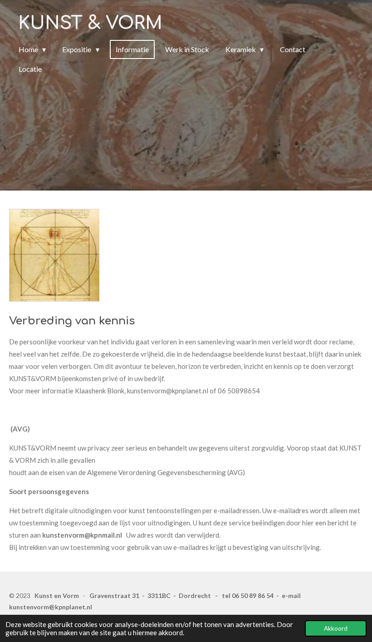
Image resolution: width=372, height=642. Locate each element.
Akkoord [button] (336, 628)
